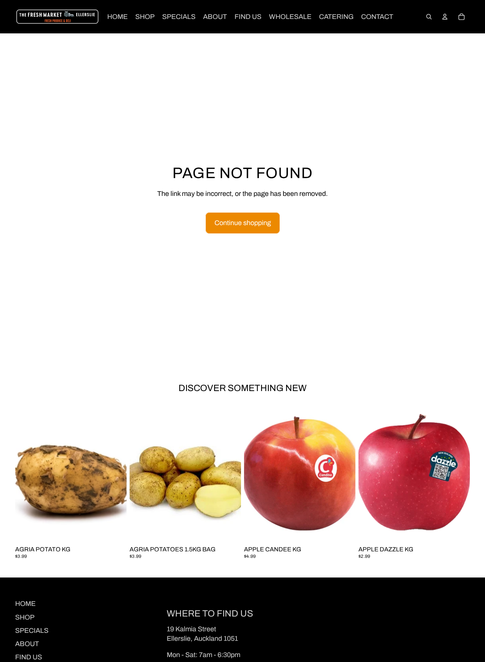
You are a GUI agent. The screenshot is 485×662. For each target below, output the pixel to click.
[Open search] (429, 16)
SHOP (24, 617)
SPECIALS (31, 630)
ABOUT (27, 644)
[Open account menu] (444, 16)
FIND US (28, 657)
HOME (25, 603)
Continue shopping (242, 223)
